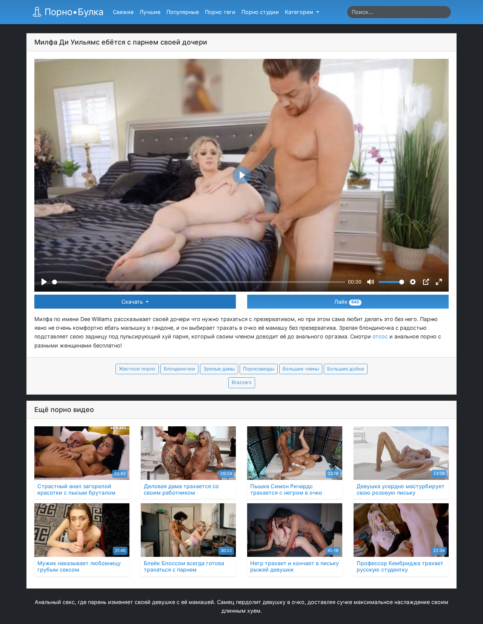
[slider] (198, 282)
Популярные (182, 12)
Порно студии (260, 12)
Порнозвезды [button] (258, 369)
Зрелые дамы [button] (219, 369)
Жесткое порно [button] (137, 369)
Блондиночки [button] (179, 369)
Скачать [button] (133, 301)
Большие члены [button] (301, 369)
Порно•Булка (73, 11)
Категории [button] (300, 12)
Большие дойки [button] (345, 369)
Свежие (123, 12)
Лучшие (150, 12)
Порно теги (220, 12)
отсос (380, 336)
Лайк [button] (346, 301)
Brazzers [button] (242, 382)
